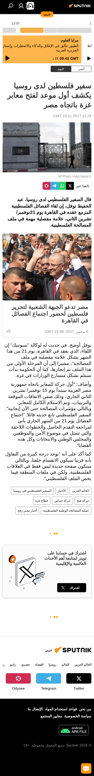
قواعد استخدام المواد (61, 709)
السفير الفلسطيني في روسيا (32, 491)
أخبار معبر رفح (27, 510)
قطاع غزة (41, 500)
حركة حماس (62, 500)
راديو (13, 664)
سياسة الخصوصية (77, 716)
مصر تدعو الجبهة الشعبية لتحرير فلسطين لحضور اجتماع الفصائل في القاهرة (50, 314)
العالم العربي (80, 491)
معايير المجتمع (51, 716)
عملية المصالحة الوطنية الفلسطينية (66, 510)
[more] (8, 331)
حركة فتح (83, 500)
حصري (25, 664)
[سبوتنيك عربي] (81, 8)
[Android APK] (73, 731)
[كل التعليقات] (86, 768)
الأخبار (62, 491)
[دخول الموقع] (21, 6)
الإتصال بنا (35, 709)
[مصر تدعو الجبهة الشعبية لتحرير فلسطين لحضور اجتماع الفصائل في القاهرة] (47, 267)
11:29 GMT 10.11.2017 (72, 116)
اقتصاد (39, 664)
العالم (65, 664)
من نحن (85, 709)
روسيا (52, 664)
